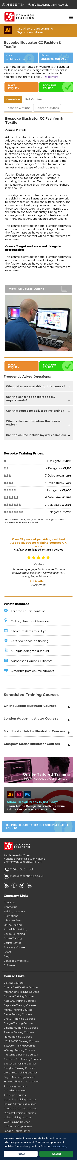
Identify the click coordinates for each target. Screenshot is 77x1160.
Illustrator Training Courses (19, 1045)
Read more (51, 77)
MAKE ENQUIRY (13, 87)
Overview (13, 99)
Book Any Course (14, 947)
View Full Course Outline (26, 289)
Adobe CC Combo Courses (20, 1108)
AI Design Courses (15, 1094)
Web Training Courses (17, 1121)
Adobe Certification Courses (21, 987)
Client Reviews (12, 920)
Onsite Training (13, 938)
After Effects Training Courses (21, 991)
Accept (56, 1153)
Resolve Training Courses (19, 1032)
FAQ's (7, 951)
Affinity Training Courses (18, 1009)
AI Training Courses (15, 1085)
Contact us (10, 906)
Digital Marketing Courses (19, 1077)
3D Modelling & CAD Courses (21, 1081)
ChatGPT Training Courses (19, 1018)
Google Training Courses (18, 1023)
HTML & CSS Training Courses (21, 1041)
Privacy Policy (59, 1145)
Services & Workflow (16, 960)
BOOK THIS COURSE (49, 87)
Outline (33, 99)
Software (9, 965)
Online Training (13, 924)
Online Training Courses (18, 1126)
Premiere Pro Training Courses (22, 1059)
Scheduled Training (15, 929)
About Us (9, 902)
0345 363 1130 (14, 4)
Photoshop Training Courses (21, 1054)
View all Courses (13, 982)
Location (18, 108)
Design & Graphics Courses (20, 1103)
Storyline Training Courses (19, 1068)
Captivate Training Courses (20, 1005)
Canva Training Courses (18, 1014)
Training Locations (14, 911)
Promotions (11, 915)
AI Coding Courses (15, 1090)
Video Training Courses (17, 1117)
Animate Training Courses (19, 996)
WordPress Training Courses (20, 1072)
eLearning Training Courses (20, 1099)
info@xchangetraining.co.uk (49, 4)
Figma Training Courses (18, 1036)
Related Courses (47, 108)
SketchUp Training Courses (20, 1063)
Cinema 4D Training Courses (21, 1027)
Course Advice (12, 942)
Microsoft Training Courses (20, 1112)
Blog (7, 956)
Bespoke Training (14, 933)
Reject (21, 1153)
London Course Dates (17, 1130)
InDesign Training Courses (19, 1050)
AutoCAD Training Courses (20, 1000)
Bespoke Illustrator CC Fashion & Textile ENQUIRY (37, 826)
